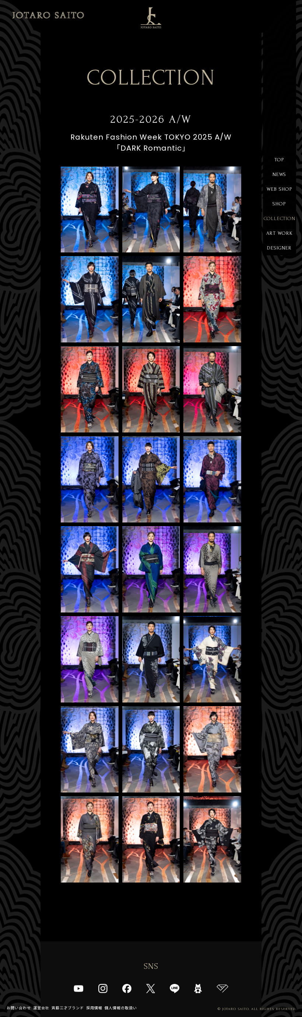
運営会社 (41, 1008)
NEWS (279, 174)
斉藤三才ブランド (68, 1008)
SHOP (279, 203)
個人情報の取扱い (121, 1008)
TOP (279, 159)
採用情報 (94, 1008)
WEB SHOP (279, 189)
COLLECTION (279, 218)
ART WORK (279, 233)
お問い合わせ (19, 1008)
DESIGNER (279, 248)
